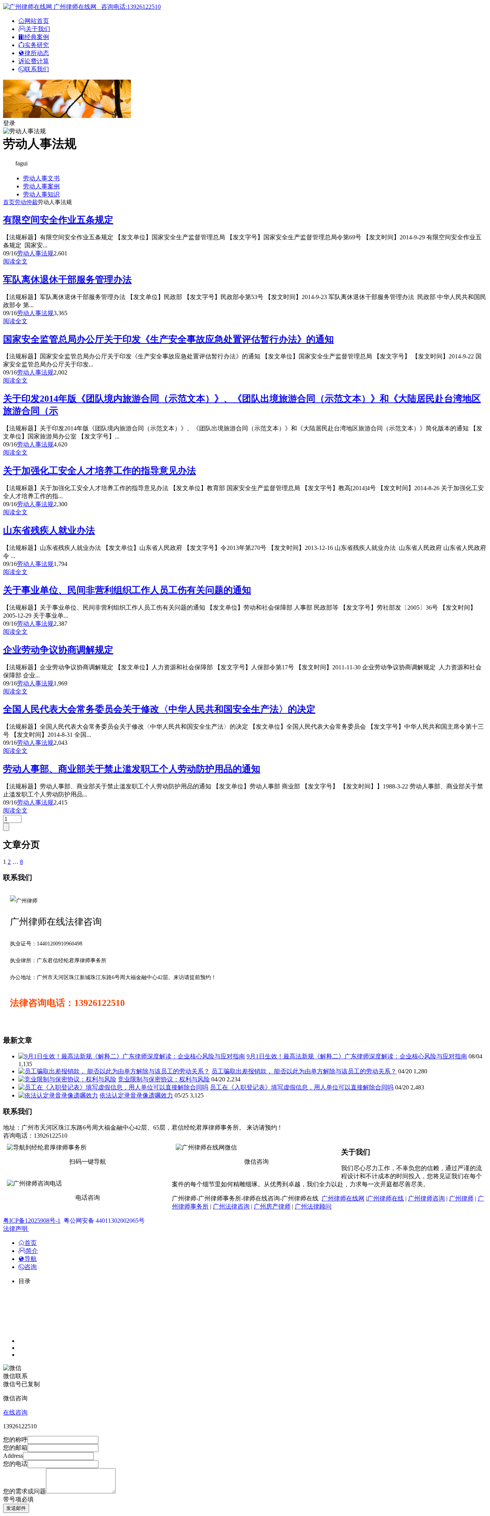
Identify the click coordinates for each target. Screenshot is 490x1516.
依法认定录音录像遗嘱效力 (136, 1095)
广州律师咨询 (426, 1198)
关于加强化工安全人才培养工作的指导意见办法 (99, 471)
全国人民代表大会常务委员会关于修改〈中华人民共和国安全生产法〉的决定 (159, 709)
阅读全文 (15, 261)
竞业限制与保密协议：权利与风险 (164, 1079)
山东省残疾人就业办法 (49, 530)
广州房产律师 (272, 1206)
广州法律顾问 (313, 1206)
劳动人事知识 (41, 194)
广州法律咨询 (231, 1206)
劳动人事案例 (41, 186)
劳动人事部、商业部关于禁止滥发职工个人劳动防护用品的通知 (131, 769)
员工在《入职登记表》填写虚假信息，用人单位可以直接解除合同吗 (302, 1087)
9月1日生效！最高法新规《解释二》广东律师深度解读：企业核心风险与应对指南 (357, 1056)
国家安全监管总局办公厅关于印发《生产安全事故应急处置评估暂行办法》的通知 (168, 339)
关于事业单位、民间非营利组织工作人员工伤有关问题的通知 (127, 590)
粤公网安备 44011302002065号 (104, 1220)
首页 (9, 202)
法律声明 (16, 1228)
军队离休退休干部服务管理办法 (67, 280)
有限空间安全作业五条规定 (58, 220)
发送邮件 (16, 1508)
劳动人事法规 (35, 253)
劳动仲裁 (26, 202)
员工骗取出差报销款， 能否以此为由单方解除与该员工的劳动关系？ (304, 1071)
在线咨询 (15, 1412)
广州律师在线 (385, 1198)
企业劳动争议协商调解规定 (58, 650)
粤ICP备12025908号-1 (31, 1220)
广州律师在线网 (343, 1198)
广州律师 (461, 1198)
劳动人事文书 (41, 178)
